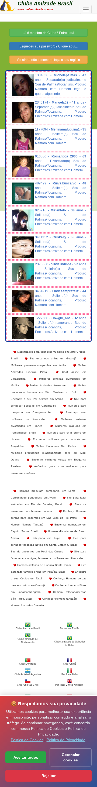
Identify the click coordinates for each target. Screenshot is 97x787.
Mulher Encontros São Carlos (55, 446)
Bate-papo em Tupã (44, 538)
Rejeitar (48, 776)
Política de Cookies (27, 740)
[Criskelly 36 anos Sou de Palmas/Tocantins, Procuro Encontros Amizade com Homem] (23, 247)
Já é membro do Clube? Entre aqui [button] (48, 32)
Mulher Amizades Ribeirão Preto (48, 368)
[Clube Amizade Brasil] (7, 5)
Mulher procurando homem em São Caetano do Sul (48, 389)
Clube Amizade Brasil (45, 3)
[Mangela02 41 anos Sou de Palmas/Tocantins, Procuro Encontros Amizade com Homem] (23, 112)
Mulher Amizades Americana (48, 385)
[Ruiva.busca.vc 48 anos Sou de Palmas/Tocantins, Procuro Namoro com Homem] (23, 193)
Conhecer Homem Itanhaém (59, 598)
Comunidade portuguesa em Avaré (33, 497)
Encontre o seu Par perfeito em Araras (37, 398)
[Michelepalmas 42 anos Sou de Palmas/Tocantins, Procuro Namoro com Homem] (23, 85)
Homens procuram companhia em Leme (45, 490)
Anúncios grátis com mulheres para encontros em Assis (48, 470)
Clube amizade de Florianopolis (28, 641)
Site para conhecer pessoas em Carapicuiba (48, 402)
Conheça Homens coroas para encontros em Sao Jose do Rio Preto (48, 514)
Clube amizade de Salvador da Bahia (69, 643)
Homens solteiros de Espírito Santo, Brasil (43, 564)
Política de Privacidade (66, 740)
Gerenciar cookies (70, 757)
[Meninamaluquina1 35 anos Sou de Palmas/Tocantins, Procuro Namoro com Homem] (23, 139)
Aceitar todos (25, 757)
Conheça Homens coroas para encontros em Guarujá (48, 582)
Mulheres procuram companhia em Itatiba (38, 365)
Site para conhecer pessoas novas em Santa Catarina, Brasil (48, 541)
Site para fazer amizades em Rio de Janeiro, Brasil (48, 501)
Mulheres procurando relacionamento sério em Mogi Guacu (48, 456)
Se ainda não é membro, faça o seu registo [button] (48, 59)
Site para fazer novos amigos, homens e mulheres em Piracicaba (48, 555)
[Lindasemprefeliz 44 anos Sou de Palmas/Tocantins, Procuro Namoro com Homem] (23, 301)
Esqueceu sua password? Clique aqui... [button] (48, 46)
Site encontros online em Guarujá (51, 358)
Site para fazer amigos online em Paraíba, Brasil (48, 568)
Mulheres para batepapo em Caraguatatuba (48, 409)
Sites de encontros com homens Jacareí (48, 508)
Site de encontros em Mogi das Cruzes (37, 551)
